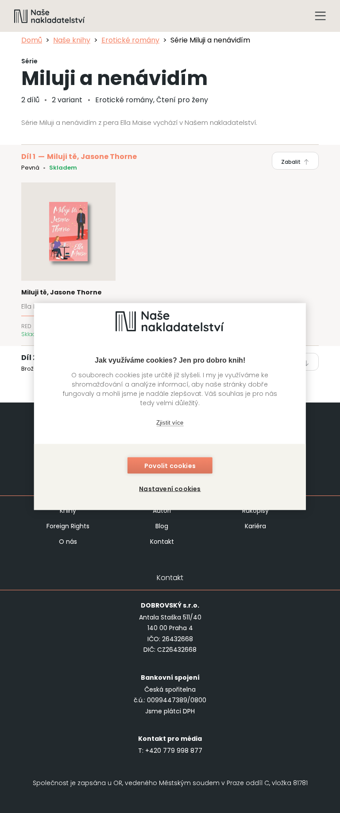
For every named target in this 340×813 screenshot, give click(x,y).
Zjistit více (169, 422)
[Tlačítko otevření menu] (320, 16)
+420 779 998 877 (173, 750)
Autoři (162, 510)
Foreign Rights (67, 526)
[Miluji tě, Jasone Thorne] (68, 260)
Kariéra (255, 526)
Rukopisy (255, 510)
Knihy (68, 510)
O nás (68, 541)
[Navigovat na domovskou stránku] (49, 16)
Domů (31, 40)
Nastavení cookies (170, 488)
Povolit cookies (170, 465)
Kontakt (162, 541)
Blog (161, 526)
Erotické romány (130, 40)
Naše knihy (71, 40)
